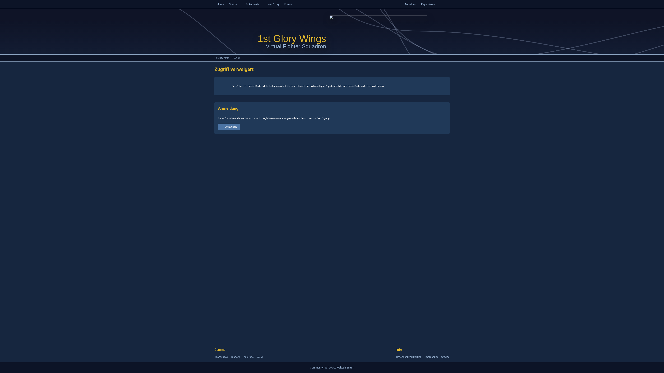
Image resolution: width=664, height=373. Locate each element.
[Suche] (443, 4)
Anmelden (410, 4)
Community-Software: (332, 367)
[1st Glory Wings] (378, 31)
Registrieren (428, 4)
